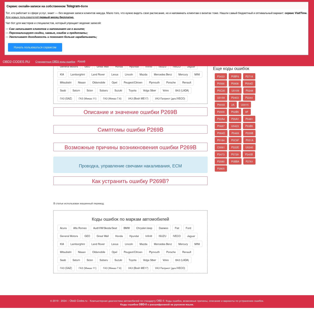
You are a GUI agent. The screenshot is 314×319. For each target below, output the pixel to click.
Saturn (76, 90)
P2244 (249, 97)
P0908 (235, 83)
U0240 (249, 147)
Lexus (114, 74)
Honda (119, 66)
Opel (114, 82)
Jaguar (191, 66)
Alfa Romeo (80, 228)
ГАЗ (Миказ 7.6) (112, 98)
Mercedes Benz (163, 74)
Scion (90, 90)
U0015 (245, 105)
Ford (188, 228)
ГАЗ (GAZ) (66, 98)
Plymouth (154, 82)
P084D (221, 133)
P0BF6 (235, 76)
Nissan (82, 82)
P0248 (249, 90)
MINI (197, 74)
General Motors (69, 66)
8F (246, 112)
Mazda (143, 74)
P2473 (221, 154)
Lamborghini (78, 74)
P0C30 (221, 90)
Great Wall (103, 66)
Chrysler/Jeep (144, 228)
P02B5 (235, 112)
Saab (63, 90)
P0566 (221, 83)
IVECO (177, 66)
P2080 (221, 161)
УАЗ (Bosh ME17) (138, 98)
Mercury (183, 74)
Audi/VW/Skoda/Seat (105, 228)
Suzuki (118, 90)
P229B (249, 133)
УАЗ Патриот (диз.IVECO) (170, 98)
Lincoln (129, 74)
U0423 (235, 126)
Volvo (166, 90)
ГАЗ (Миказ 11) (87, 98)
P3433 (221, 76)
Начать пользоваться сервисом (35, 47)
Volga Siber (149, 90)
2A (232, 105)
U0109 (235, 90)
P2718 (249, 76)
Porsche (171, 82)
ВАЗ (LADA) (182, 90)
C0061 (221, 147)
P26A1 (235, 119)
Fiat (177, 228)
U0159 (221, 97)
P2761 (249, 161)
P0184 (221, 140)
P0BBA (235, 161)
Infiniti (148, 66)
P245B (249, 154)
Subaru (104, 90)
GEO (87, 66)
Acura (63, 228)
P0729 (235, 154)
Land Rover (98, 74)
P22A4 (221, 119)
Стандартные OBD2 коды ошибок (55, 61)
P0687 (221, 126)
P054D (249, 83)
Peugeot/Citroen (133, 82)
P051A (249, 140)
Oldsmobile (98, 82)
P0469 (235, 133)
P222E (235, 147)
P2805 (221, 168)
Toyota (132, 90)
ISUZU (162, 66)
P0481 (249, 119)
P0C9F (235, 140)
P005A (221, 105)
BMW (127, 228)
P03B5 (249, 126)
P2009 (221, 112)
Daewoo (163, 228)
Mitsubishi (65, 82)
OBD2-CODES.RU (16, 61)
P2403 (235, 97)
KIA (62, 74)
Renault (186, 82)
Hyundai (134, 66)
